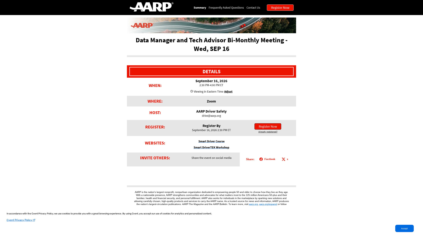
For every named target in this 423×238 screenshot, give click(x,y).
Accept (404, 228)
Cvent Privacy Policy (20, 220)
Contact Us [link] (253, 7)
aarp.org (253, 204)
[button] (227, 91)
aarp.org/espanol (268, 204)
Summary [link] (200, 7)
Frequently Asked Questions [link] (226, 7)
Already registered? (267, 131)
